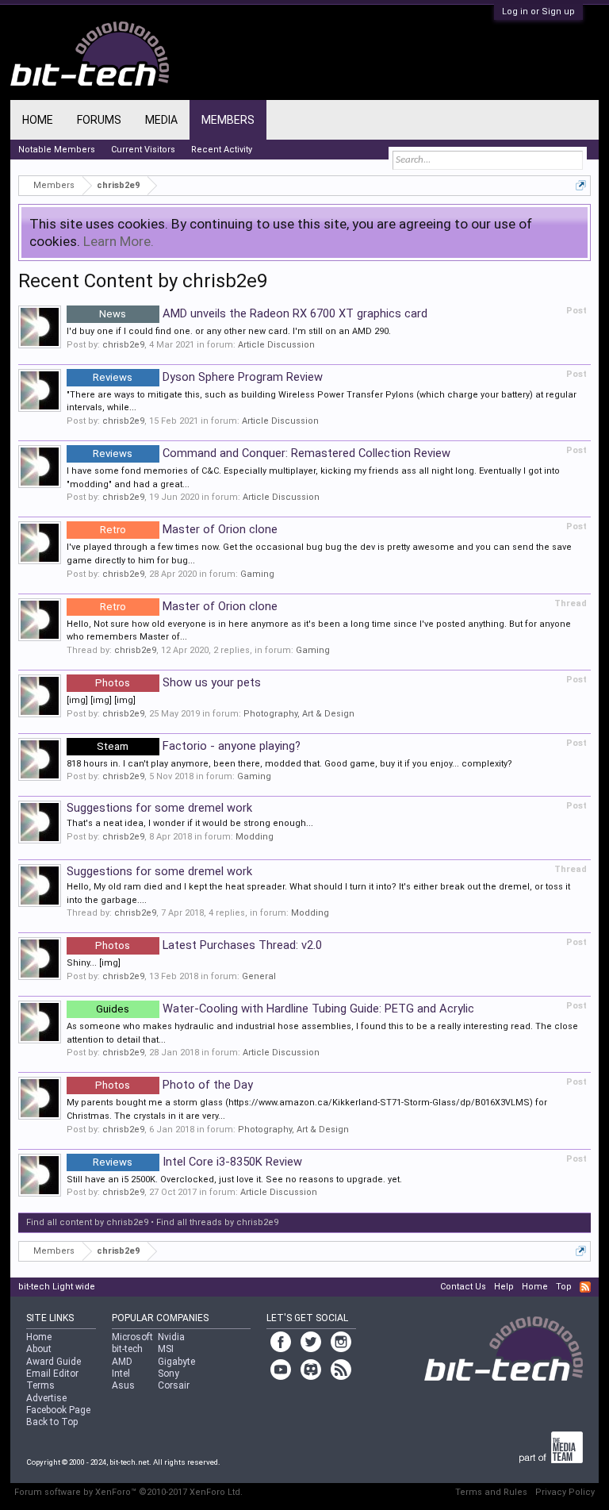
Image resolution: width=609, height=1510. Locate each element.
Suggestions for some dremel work (159, 808)
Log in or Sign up (538, 11)
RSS (585, 1287)
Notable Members (56, 149)
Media (161, 119)
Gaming (257, 574)
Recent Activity (221, 149)
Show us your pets (178, 682)
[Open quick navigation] (581, 185)
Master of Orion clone (189, 529)
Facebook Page (58, 1410)
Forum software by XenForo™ (128, 1492)
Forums (99, 119)
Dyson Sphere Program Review (208, 377)
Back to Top (52, 1421)
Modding (255, 837)
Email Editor (52, 1373)
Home (37, 119)
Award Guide (53, 1361)
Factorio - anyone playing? (199, 746)
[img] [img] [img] (101, 700)
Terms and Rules (491, 1492)
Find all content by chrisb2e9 (87, 1222)
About (39, 1348)
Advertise (46, 1398)
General (259, 976)
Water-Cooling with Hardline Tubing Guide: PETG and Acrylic (285, 1008)
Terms (40, 1385)
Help (504, 1286)
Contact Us (463, 1286)
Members (228, 119)
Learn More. (118, 241)
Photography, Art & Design (298, 714)
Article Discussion (276, 345)
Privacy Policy (565, 1492)
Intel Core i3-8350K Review (197, 1162)
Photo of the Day (174, 1085)
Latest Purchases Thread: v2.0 (208, 945)
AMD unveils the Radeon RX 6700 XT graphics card (263, 313)
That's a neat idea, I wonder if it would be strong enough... (190, 823)
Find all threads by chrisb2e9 (217, 1222)
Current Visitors (143, 149)
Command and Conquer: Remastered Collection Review (271, 453)
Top (564, 1286)
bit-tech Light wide (56, 1286)
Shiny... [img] (94, 963)
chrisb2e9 (123, 345)
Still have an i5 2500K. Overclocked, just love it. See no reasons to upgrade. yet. (234, 1179)
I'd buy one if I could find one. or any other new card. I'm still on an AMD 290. (229, 331)
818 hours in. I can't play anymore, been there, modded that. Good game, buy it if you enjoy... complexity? (289, 764)
